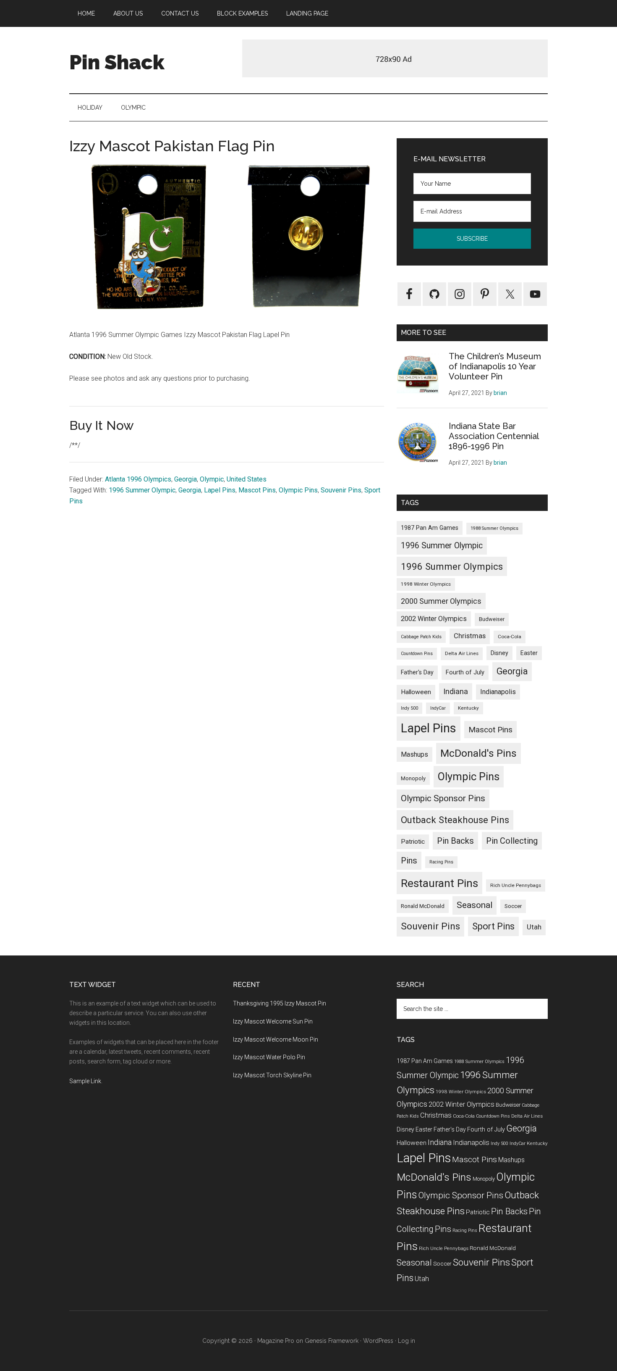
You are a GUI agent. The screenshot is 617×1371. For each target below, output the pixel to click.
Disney (499, 653)
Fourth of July (465, 672)
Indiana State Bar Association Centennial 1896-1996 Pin (494, 436)
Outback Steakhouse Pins (455, 819)
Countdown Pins (417, 653)
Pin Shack (117, 62)
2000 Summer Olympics (441, 601)
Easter (529, 653)
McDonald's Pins (478, 753)
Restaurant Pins (439, 882)
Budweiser (492, 619)
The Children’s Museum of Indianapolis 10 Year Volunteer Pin (495, 366)
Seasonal (474, 905)
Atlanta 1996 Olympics (138, 479)
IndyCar (438, 708)
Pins (409, 860)
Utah (534, 927)
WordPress (378, 1340)
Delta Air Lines (461, 653)
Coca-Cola (509, 636)
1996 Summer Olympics (452, 566)
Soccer (513, 906)
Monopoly (413, 778)
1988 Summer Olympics (494, 528)
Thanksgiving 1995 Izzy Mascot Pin (279, 1003)
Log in (406, 1340)
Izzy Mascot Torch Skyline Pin (272, 1075)
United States (247, 479)
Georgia (185, 479)
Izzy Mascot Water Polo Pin (269, 1057)
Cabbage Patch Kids (421, 636)
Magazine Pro (275, 1340)
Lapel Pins (219, 490)
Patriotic (413, 841)
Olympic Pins (298, 490)
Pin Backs (455, 841)
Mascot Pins (257, 490)
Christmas (470, 636)
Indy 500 (409, 708)
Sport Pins (493, 926)
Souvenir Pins (341, 490)
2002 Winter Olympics (434, 619)
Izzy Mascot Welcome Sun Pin (273, 1021)
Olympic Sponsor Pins (443, 798)
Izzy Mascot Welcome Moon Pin (275, 1039)
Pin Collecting (512, 841)
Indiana (455, 691)
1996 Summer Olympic (142, 490)
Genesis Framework (331, 1340)
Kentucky (468, 708)
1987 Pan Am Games (429, 527)
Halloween (416, 692)
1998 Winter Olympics (426, 584)
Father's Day (417, 672)
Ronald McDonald (422, 906)
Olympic (212, 479)
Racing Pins (441, 862)
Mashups (414, 754)
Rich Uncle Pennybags (515, 885)
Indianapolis (498, 692)
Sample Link (85, 1081)
